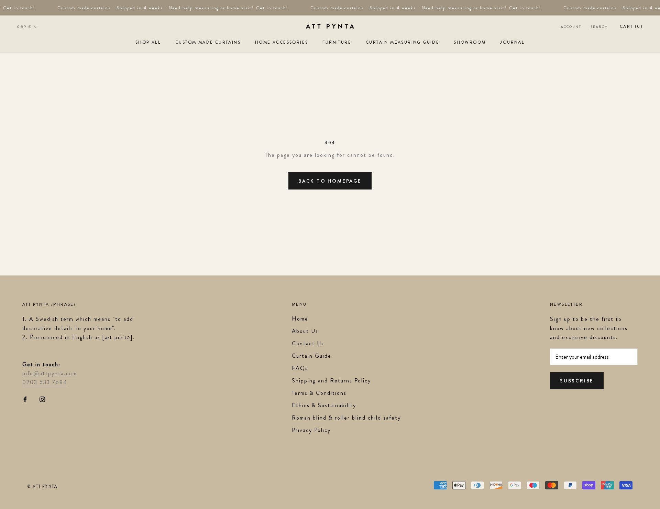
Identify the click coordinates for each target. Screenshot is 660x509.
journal (512, 42)
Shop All (148, 42)
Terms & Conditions (319, 393)
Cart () (631, 26)
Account (571, 26)
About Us (305, 331)
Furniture (336, 42)
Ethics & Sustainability (324, 405)
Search (599, 26)
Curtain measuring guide (402, 42)
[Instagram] (42, 398)
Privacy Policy (311, 430)
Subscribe (577, 380)
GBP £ (24, 26)
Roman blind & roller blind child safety (346, 418)
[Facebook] (25, 398)
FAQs (300, 368)
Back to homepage (330, 180)
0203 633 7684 (44, 382)
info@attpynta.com (49, 373)
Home (300, 319)
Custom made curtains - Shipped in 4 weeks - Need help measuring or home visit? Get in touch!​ (170, 7)
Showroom (470, 42)
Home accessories (281, 42)
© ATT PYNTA (42, 486)
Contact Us (308, 343)
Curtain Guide (311, 356)
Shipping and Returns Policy (331, 381)
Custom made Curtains (208, 42)
